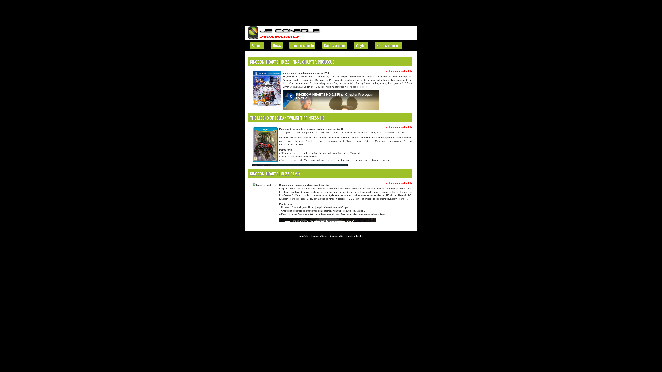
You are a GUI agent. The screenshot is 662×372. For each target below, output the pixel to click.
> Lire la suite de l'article (399, 71)
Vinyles (361, 45)
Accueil (257, 45)
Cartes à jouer (334, 45)
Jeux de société (302, 45)
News (277, 45)
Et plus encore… (388, 45)
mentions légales (354, 235)
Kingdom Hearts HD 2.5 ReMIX (275, 173)
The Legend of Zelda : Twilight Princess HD (287, 118)
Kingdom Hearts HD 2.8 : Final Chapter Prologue (292, 62)
